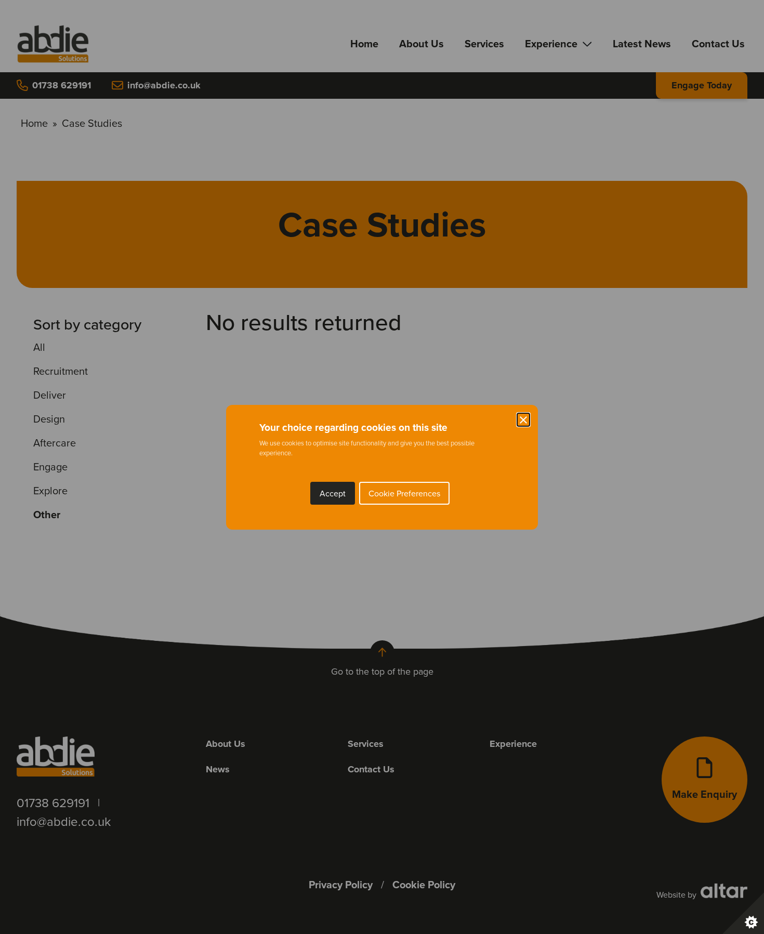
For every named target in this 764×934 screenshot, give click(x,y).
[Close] (523, 419)
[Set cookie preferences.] (743, 913)
